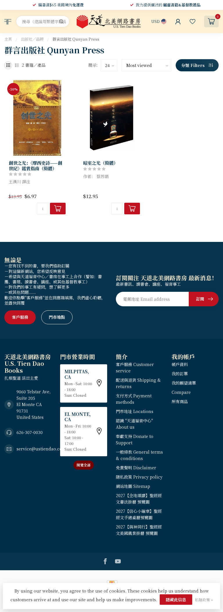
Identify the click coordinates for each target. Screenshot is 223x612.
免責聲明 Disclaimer (136, 467)
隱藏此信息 (176, 599)
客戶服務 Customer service (135, 367)
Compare (181, 392)
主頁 (8, 39)
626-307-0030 (30, 432)
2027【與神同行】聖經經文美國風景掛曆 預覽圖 (139, 530)
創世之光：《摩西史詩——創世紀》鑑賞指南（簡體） (35, 165)
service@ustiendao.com (41, 449)
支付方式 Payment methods (134, 399)
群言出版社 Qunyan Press (76, 39)
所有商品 (180, 401)
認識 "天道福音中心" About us (134, 424)
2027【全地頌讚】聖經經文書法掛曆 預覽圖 (139, 499)
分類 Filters (193, 65)
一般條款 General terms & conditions (139, 455)
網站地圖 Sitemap (133, 486)
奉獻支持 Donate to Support (134, 439)
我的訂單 (180, 373)
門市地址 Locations (134, 411)
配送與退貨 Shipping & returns (138, 383)
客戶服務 (20, 317)
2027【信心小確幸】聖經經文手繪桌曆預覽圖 (139, 514)
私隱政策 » (204, 599)
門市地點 (57, 317)
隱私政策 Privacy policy (139, 477)
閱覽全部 (84, 464)
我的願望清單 (184, 383)
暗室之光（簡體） (100, 162)
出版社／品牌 (32, 39)
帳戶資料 (180, 364)
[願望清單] (192, 21)
